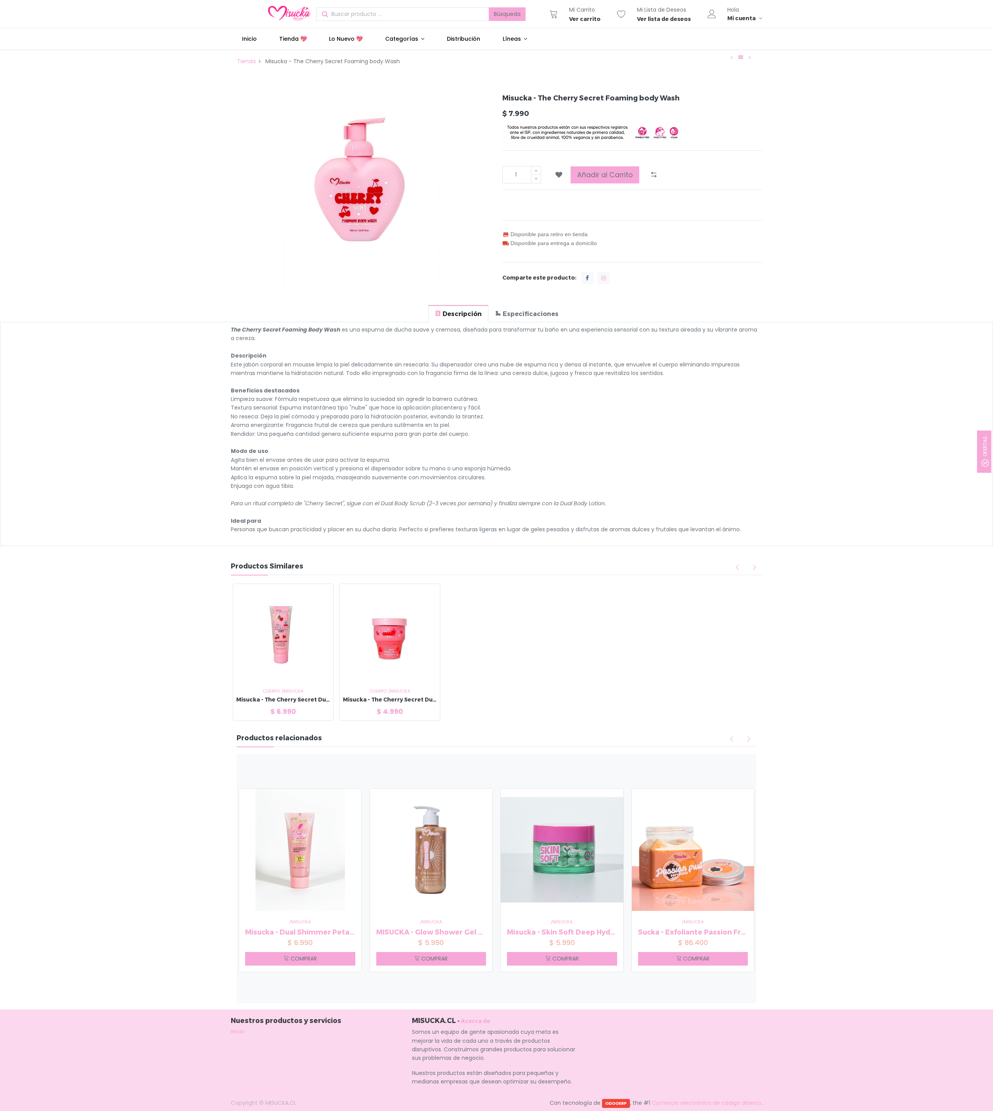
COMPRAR (303, 958)
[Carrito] (553, 14)
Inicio (238, 1031)
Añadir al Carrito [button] (605, 175)
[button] (559, 174)
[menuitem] (249, 38)
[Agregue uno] (536, 170)
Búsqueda (507, 14)
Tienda (246, 61)
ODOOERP (615, 1103)
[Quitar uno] (536, 179)
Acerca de (475, 1021)
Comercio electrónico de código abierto (706, 1103)
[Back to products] (740, 57)
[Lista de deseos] (621, 14)
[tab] (458, 313)
